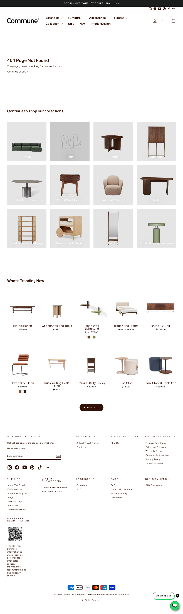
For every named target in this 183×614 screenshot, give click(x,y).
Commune (81, 485)
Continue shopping (18, 71)
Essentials (53, 18)
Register (12, 545)
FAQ (113, 485)
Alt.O (79, 489)
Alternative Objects (17, 493)
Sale (71, 24)
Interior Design (101, 24)
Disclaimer (116, 497)
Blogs (10, 497)
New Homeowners (17, 509)
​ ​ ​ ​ (112, 501)
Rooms (119, 18)
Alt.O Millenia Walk (52, 491)
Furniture (74, 18)
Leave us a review (154, 463)
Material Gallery (119, 493)
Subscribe (13, 505)
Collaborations (15, 489)
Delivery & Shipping (155, 447)
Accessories (97, 18)
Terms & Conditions (155, 443)
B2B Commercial (154, 485)
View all (91, 407)
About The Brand (16, 485)
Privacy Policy (152, 459)
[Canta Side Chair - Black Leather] (25, 391)
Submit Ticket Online (87, 443)
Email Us (81, 447)
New (82, 24)
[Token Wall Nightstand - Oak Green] (94, 337)
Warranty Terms (153, 451)
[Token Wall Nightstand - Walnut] (89, 337)
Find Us (115, 443)
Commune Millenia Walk (55, 487)
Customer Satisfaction (157, 455)
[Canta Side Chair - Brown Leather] (20, 391)
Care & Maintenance (121, 489)
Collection (53, 24)
